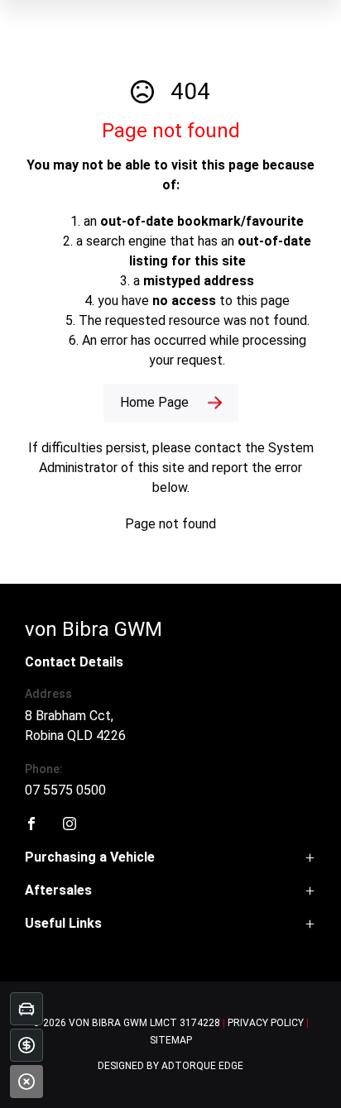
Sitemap (171, 1040)
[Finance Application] (26, 1045)
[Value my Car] (26, 1008)
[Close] (26, 1081)
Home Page (154, 402)
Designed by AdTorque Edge (170, 1066)
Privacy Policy (266, 1023)
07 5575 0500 (65, 790)
